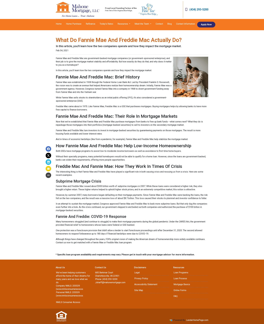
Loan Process (180, 278)
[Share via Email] (48, 168)
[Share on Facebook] (48, 149)
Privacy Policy (141, 278)
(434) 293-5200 (198, 9)
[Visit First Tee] (148, 9)
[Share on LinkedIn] (48, 162)
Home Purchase (73, 24)
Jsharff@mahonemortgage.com (110, 282)
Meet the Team (142, 24)
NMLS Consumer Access (68, 302)
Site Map (138, 290)
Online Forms (180, 290)
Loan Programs (181, 272)
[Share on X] (48, 155)
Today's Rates (106, 24)
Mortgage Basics (182, 284)
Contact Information (185, 24)
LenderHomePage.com (197, 320)
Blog (169, 24)
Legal (137, 272)
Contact (159, 24)
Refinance (90, 24)
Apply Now (206, 24)
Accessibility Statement (145, 284)
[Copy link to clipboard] (48, 175)
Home (59, 24)
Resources (123, 24)
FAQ (176, 296)
